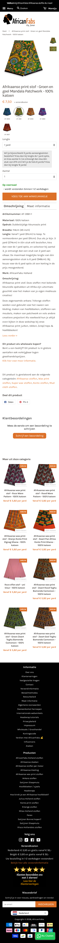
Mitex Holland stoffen (29, 811)
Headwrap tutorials (29, 717)
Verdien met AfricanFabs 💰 (29, 737)
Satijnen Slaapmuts (29, 782)
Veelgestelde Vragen (29, 680)
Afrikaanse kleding (29, 770)
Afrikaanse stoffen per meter (29, 766)
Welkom (10, 3)
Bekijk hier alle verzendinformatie (29, 862)
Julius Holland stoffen (29, 798)
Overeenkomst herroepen (29, 709)
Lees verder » (9, 335)
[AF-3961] (18, 111)
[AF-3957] (7, 127)
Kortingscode (29, 733)
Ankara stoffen (29, 778)
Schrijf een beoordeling (29, 435)
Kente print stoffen (29, 803)
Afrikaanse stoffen (27, 378)
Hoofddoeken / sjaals (29, 786)
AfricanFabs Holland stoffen (29, 758)
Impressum (29, 725)
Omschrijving (14, 206)
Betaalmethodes (29, 693)
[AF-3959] (7, 111)
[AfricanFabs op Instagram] (20, 840)
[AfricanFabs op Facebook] (32, 840)
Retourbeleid (29, 696)
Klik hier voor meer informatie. (19, 360)
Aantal (6, 170)
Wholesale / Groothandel (29, 729)
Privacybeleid (29, 721)
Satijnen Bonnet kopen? (29, 819)
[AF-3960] (42, 111)
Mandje (52, 8)
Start (4, 31)
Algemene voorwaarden (29, 705)
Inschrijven (46, 904)
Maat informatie (38, 206)
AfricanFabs (38, 919)
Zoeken (29, 746)
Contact (29, 684)
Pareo (29, 815)
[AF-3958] (30, 111)
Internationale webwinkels (30, 713)
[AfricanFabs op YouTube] (38, 840)
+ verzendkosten (21, 102)
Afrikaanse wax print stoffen (29, 774)
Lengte (6, 139)
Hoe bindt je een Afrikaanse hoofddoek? (29, 794)
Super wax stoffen (22, 382)
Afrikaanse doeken (29, 762)
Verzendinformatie (29, 688)
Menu (9, 8)
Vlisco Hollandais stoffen (29, 827)
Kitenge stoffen (29, 807)
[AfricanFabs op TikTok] (26, 841)
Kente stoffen (40, 382)
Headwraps (29, 790)
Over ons (29, 672)
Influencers (29, 742)
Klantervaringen (29, 676)
